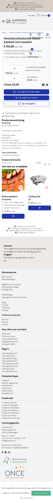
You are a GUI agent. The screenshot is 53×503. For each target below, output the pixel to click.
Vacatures (6, 308)
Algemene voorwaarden (11, 284)
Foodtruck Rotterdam (10, 408)
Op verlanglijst (28, 104)
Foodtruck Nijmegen (10, 405)
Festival (5, 322)
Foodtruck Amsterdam (11, 418)
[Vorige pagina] (45, 164)
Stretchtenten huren (10, 339)
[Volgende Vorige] (49, 164)
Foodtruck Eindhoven (10, 413)
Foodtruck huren (8, 336)
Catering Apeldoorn (9, 353)
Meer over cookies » (27, 498)
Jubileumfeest (7, 391)
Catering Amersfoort (10, 366)
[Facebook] (43, 85)
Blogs (4, 302)
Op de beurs (7, 388)
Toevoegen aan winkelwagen (28, 92)
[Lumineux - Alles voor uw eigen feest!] (16, 21)
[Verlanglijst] (39, 35)
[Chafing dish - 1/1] (39, 180)
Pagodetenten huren (10, 341)
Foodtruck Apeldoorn (10, 410)
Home (4, 33)
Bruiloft (5, 325)
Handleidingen (7, 295)
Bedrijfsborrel (7, 393)
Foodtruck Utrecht (9, 403)
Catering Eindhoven (9, 371)
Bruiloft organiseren (10, 383)
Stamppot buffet (8, 344)
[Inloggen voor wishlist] (20, 187)
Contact (5, 305)
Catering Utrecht (8, 356)
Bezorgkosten (7, 289)
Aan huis (5, 319)
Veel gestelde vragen (10, 287)
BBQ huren (6, 334)
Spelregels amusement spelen (14, 297)
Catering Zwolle (8, 369)
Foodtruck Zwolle (9, 415)
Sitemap (5, 310)
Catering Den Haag (9, 358)
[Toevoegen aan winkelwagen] (13, 216)
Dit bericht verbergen (41, 493)
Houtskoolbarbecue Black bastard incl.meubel (26, 33)
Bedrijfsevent (7, 386)
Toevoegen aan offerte (27, 98)
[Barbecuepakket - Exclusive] (13, 180)
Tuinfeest (5, 380)
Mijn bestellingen (8, 279)
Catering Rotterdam (10, 361)
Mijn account (7, 277)
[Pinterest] (47, 85)
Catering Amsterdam (10, 363)
